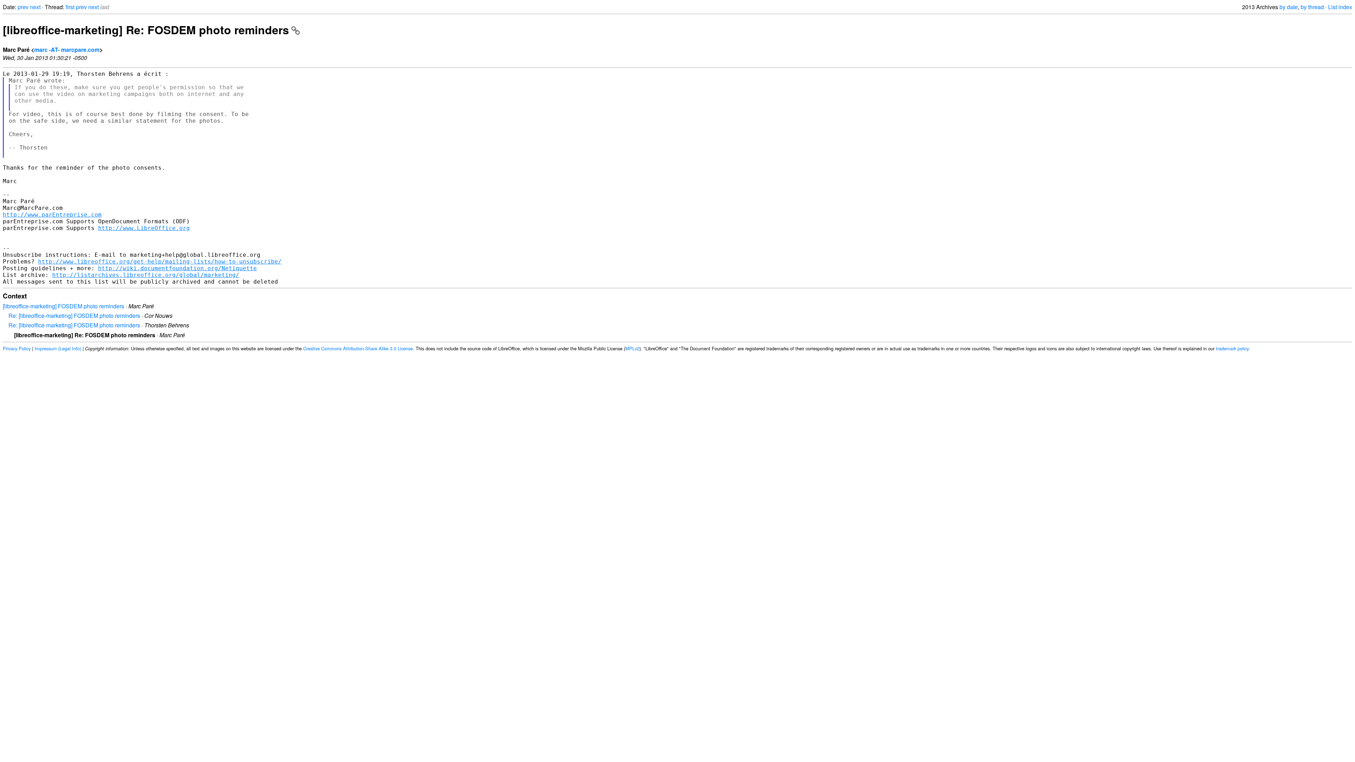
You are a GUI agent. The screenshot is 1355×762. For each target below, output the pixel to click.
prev (23, 7)
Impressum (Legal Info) (58, 348)
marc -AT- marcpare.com (67, 50)
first (70, 7)
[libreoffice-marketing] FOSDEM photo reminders (63, 306)
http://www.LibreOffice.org (144, 228)
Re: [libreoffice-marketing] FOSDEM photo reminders (74, 316)
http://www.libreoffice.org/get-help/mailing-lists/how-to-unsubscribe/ (160, 261)
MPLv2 (632, 348)
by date (1288, 7)
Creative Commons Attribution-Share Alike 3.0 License (358, 348)
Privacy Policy (17, 348)
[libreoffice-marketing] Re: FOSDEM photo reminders (146, 30)
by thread (1312, 7)
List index (1340, 7)
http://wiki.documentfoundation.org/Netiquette (177, 268)
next (35, 7)
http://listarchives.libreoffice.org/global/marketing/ (145, 275)
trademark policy (1232, 348)
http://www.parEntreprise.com (52, 214)
